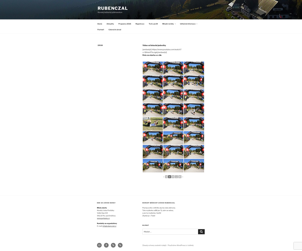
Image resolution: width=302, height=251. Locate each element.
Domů (99, 24)
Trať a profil (153, 24)
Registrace (140, 24)
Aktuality (110, 24)
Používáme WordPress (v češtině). (181, 245)
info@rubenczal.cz (109, 226)
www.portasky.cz (103, 218)
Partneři (100, 30)
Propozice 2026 (124, 24)
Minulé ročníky (168, 24)
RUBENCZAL (113, 8)
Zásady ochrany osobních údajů (154, 245)
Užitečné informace (187, 24)
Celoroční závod (115, 30)
